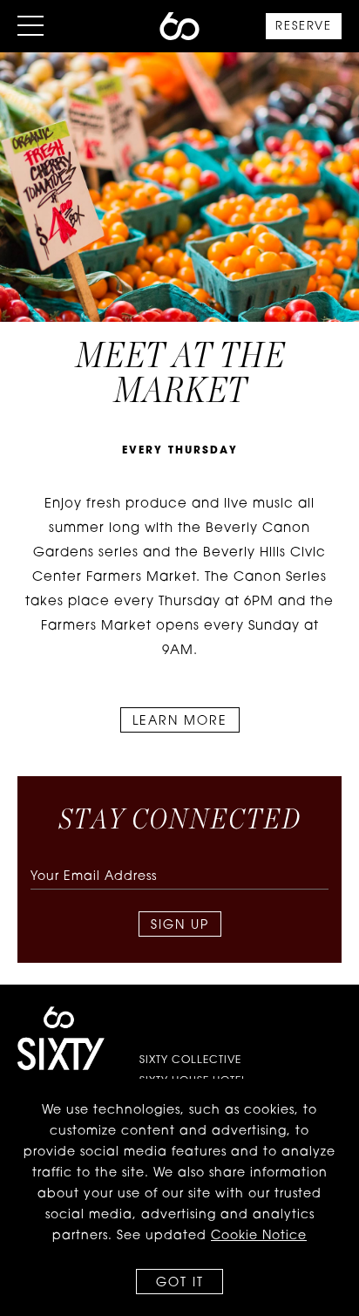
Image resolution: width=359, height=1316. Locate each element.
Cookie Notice (259, 1236)
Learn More (179, 721)
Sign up (180, 925)
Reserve (303, 26)
